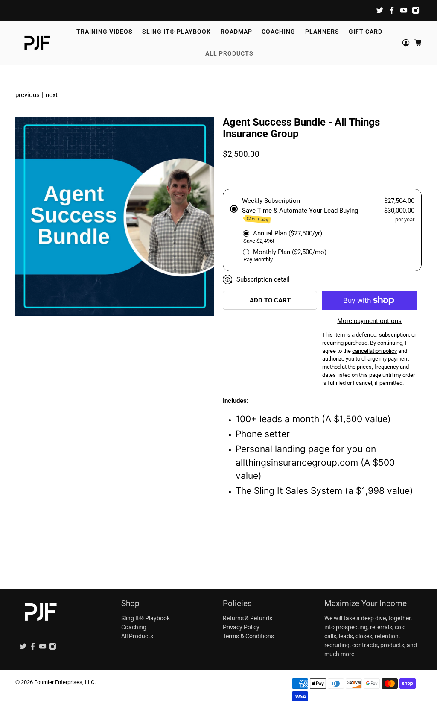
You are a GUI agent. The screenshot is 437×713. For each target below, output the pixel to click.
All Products (229, 53)
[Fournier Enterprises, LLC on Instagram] (416, 10)
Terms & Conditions (248, 636)
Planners (322, 31)
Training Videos (104, 31)
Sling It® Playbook (176, 31)
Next (52, 95)
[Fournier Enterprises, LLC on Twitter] (380, 10)
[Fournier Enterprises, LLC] (37, 43)
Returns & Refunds (247, 618)
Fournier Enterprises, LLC (64, 682)
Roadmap (236, 31)
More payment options (369, 321)
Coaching (278, 31)
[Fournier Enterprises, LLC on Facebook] (392, 10)
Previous (27, 95)
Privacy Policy (241, 627)
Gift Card (365, 31)
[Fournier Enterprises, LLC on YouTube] (404, 10)
